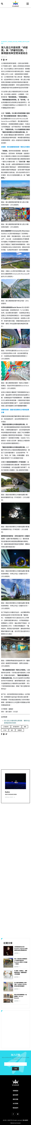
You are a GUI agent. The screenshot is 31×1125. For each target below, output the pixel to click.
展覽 (25, 726)
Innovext (18, 1123)
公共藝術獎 (5, 726)
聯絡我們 (15, 1108)
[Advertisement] (15, 24)
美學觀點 (20, 41)
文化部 (4, 730)
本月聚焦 (15, 1103)
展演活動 (15, 41)
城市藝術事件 (4, 41)
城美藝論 (10, 41)
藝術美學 (15, 1095)
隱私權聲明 (25, 1120)
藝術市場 (24, 41)
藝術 (12, 730)
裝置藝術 (20, 730)
